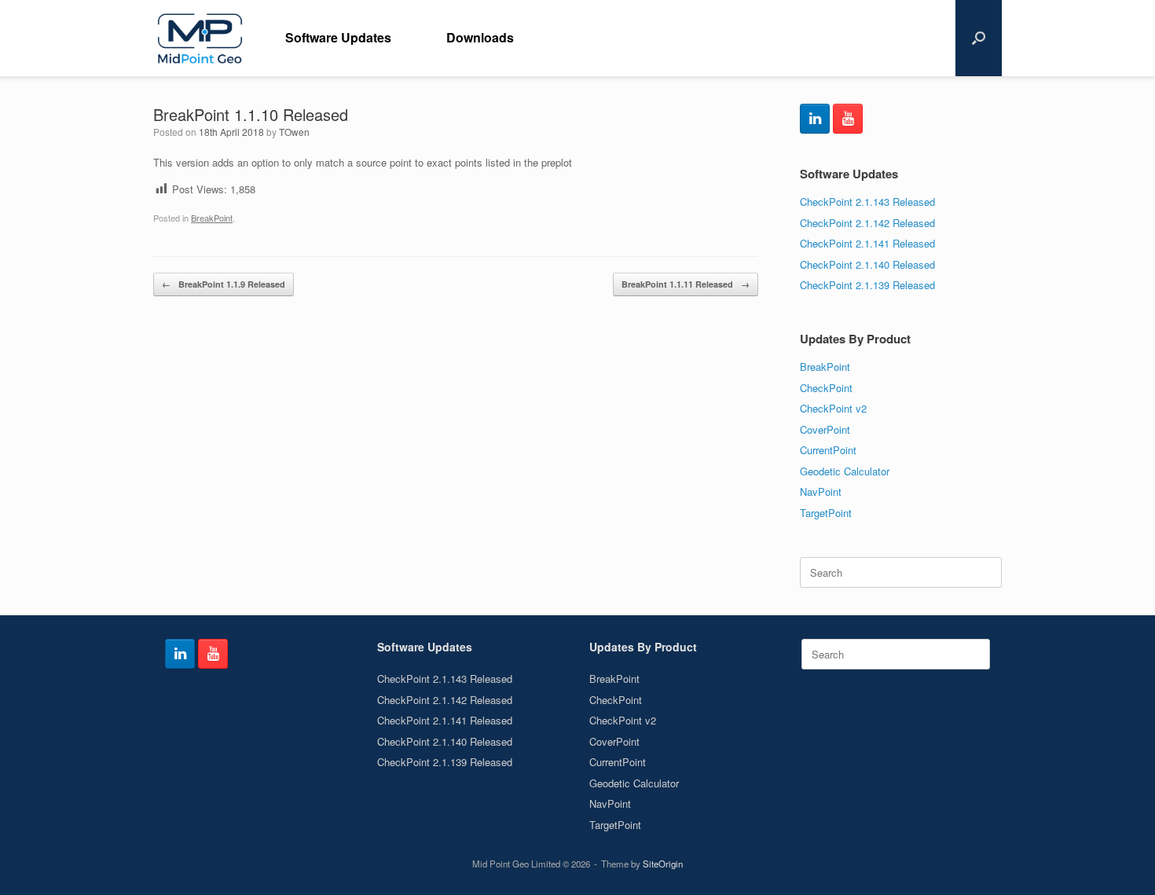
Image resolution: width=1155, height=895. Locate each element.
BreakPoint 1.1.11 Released (686, 284)
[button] (978, 38)
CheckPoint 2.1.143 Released (867, 201)
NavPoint (821, 491)
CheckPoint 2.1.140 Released (867, 264)
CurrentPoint (828, 449)
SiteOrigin (663, 863)
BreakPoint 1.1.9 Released (223, 284)
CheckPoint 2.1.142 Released (867, 222)
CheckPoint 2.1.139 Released (867, 284)
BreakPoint (212, 217)
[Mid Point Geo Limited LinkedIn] (815, 119)
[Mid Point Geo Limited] (199, 38)
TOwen (294, 131)
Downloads (480, 37)
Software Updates (338, 37)
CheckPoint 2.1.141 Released (867, 243)
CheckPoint (826, 387)
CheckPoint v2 (833, 408)
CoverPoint (825, 429)
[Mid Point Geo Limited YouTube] (848, 119)
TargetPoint (826, 512)
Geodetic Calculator (844, 471)
